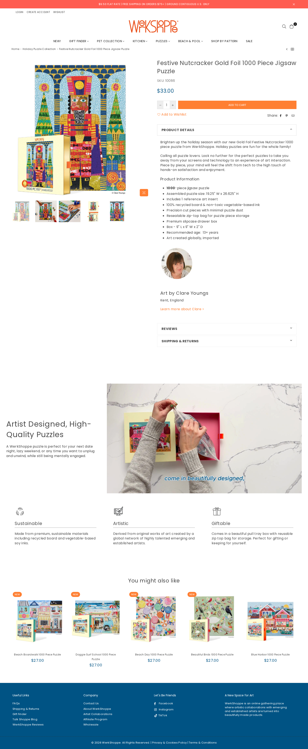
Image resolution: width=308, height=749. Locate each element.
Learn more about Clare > (182, 309)
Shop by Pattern (224, 41)
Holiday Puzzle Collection (39, 49)
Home (15, 49)
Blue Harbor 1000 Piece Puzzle (270, 654)
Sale (249, 41)
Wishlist (59, 12)
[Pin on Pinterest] (287, 115)
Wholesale (91, 725)
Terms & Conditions (203, 743)
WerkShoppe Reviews (28, 725)
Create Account (38, 12)
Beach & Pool (189, 41)
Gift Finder (78, 41)
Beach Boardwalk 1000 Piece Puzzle (37, 654)
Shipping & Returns (26, 709)
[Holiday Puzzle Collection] (292, 49)
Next (147, 128)
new (17, 594)
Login (19, 12)
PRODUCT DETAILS (178, 130)
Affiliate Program (95, 719)
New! (57, 41)
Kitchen (139, 41)
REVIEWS (169, 328)
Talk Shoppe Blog (25, 719)
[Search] (284, 26)
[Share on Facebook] (281, 115)
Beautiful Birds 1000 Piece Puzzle (212, 654)
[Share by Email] (293, 115)
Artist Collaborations (98, 714)
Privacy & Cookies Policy (169, 743)
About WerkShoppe (97, 709)
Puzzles (162, 41)
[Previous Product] (287, 49)
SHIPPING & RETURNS (180, 341)
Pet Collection (110, 41)
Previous (15, 128)
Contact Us (91, 703)
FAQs (16, 703)
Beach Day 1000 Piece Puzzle (154, 654)
